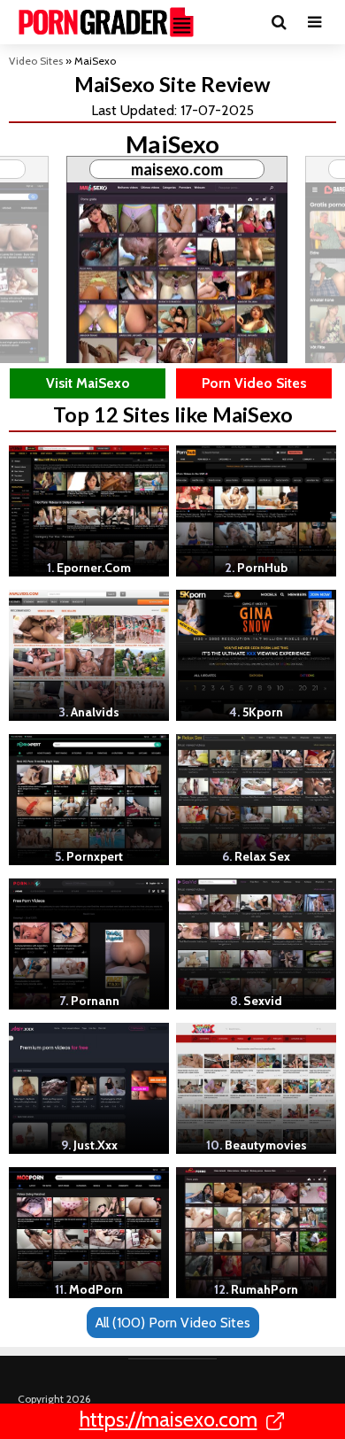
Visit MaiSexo (88, 383)
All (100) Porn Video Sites (173, 1322)
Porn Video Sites (254, 383)
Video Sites (36, 60)
